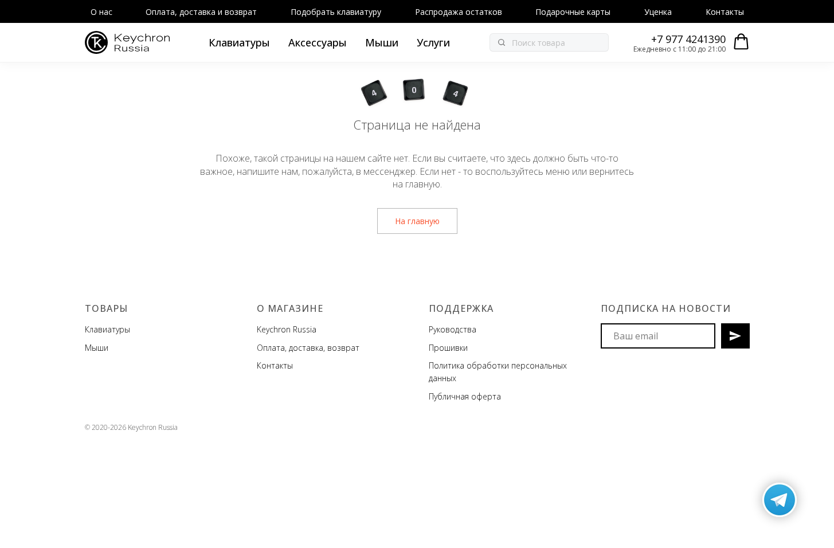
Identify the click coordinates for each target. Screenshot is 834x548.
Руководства (452, 329)
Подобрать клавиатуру (336, 11)
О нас (101, 11)
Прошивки (448, 347)
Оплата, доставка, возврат (308, 347)
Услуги (433, 42)
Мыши (381, 42)
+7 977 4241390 (688, 39)
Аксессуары (317, 42)
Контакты (725, 11)
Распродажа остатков (458, 11)
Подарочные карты (572, 11)
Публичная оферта (465, 396)
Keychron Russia (286, 329)
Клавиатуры (239, 42)
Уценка (658, 11)
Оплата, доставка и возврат (201, 11)
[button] (741, 41)
